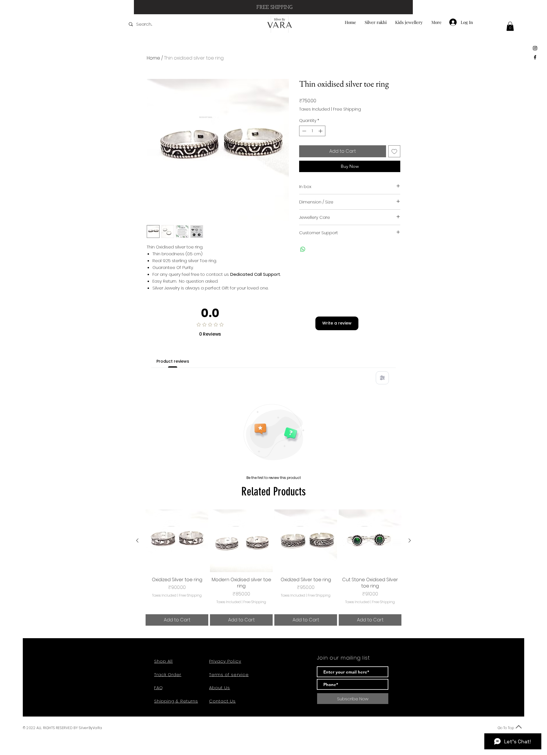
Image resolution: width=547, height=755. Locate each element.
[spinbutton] (312, 131)
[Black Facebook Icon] (535, 57)
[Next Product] (409, 540)
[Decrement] (303, 131)
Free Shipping (347, 109)
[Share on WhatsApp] (302, 249)
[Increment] (320, 131)
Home (153, 58)
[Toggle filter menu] (382, 377)
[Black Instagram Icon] (535, 48)
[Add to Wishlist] (394, 151)
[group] (273, 567)
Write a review (337, 323)
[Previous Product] (137, 540)
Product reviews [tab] (172, 361)
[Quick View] (177, 540)
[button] (510, 26)
